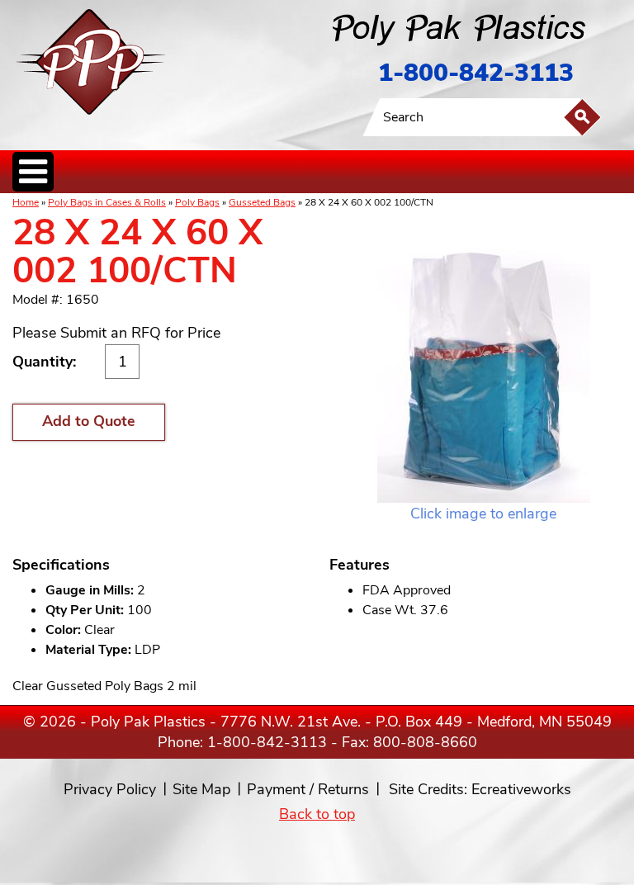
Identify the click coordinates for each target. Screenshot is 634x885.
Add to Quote (88, 421)
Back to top (317, 814)
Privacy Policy (110, 789)
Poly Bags (197, 202)
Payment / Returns (308, 789)
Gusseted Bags (262, 202)
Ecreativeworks (521, 789)
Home (25, 202)
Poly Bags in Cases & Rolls (107, 202)
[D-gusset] (483, 358)
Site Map (201, 789)
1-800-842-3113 (476, 73)
